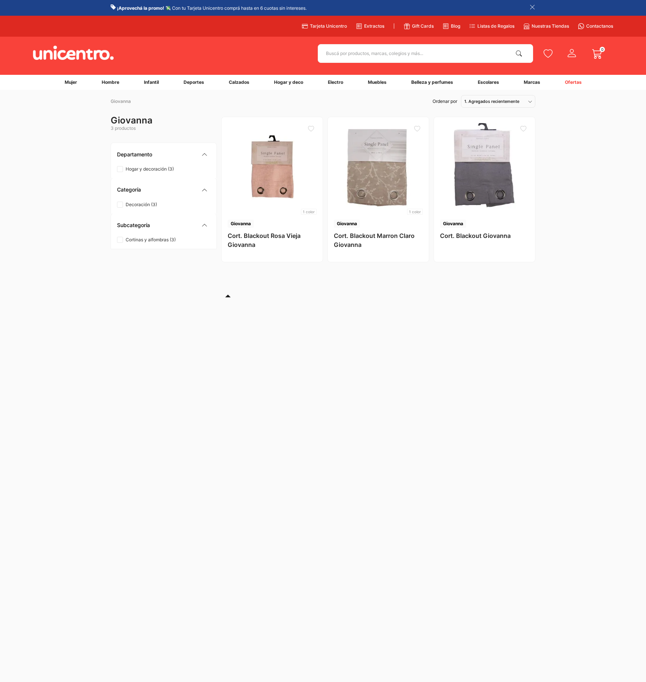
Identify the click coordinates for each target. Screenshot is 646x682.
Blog (455, 26)
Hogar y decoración (150, 169)
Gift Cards (423, 26)
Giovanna (121, 101)
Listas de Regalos (495, 26)
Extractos (374, 26)
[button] (163, 154)
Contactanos (599, 26)
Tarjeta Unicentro (328, 26)
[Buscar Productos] (520, 53)
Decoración (141, 204)
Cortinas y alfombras (151, 239)
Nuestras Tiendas (550, 26)
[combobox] (425, 53)
